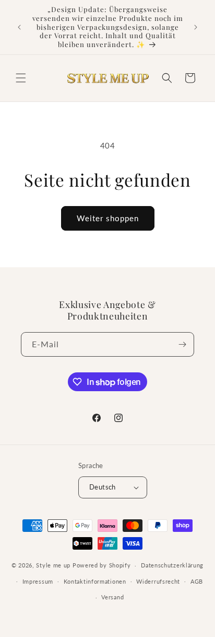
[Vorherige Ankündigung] (19, 27)
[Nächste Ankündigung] (195, 27)
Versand (112, 597)
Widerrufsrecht (158, 581)
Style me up (53, 565)
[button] (20, 77)
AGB (196, 581)
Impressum (37, 581)
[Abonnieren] (182, 344)
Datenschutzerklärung (172, 565)
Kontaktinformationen (95, 581)
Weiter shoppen (108, 218)
